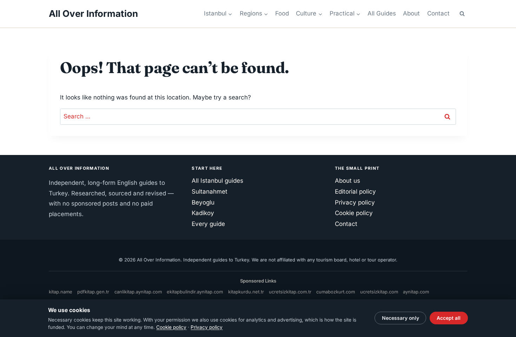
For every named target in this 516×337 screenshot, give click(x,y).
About (411, 13)
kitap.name (60, 291)
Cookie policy (354, 212)
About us (347, 180)
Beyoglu (203, 202)
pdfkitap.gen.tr (93, 291)
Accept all (449, 318)
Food (282, 13)
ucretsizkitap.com (379, 291)
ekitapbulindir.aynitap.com (195, 291)
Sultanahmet (209, 191)
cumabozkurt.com (335, 291)
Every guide (208, 223)
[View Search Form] (462, 13)
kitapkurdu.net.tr (246, 291)
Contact (438, 13)
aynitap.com (416, 291)
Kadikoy (203, 212)
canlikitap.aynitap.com (138, 291)
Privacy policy (355, 202)
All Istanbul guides (217, 180)
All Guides (382, 13)
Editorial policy (355, 191)
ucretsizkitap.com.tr (290, 291)
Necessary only (400, 318)
